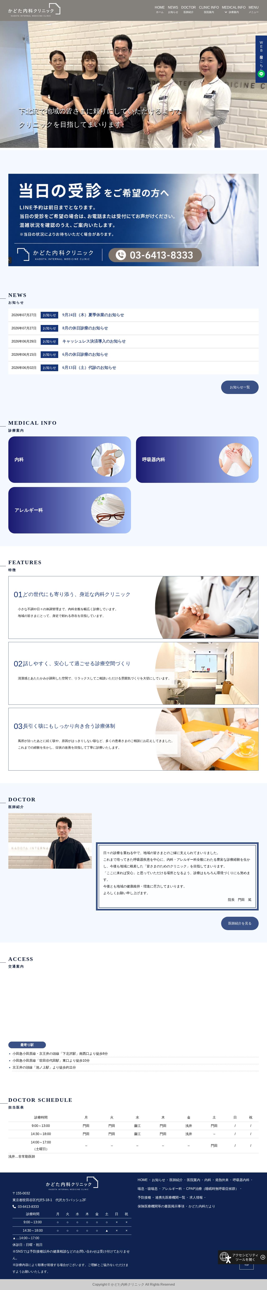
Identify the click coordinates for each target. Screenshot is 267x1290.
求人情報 (196, 1197)
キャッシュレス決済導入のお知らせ (94, 341)
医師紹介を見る (240, 923)
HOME (143, 1180)
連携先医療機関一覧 (170, 1197)
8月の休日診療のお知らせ (85, 328)
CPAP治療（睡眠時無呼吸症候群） (212, 1188)
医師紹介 (176, 1180)
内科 (207, 1180)
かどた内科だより (202, 1206)
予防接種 (144, 1197)
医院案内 (193, 1180)
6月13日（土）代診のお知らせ (89, 367)
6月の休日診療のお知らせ (85, 354)
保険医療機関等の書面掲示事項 (161, 1206)
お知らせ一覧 (240, 387)
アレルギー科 (172, 1188)
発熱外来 (222, 1180)
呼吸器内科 (241, 1180)
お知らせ (158, 1180)
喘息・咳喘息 (148, 1188)
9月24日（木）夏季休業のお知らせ (93, 315)
